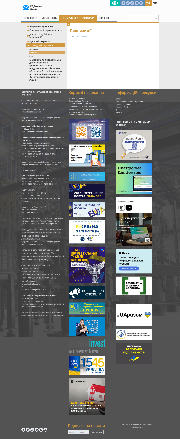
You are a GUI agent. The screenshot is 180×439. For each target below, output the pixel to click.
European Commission (125, 104)
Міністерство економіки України (82, 114)
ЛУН (117, 110)
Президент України (77, 98)
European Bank (122, 107)
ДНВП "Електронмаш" (79, 36)
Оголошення (35, 49)
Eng (155, 3)
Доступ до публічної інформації (40, 36)
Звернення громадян (41, 26)
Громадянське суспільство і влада (83, 106)
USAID (118, 99)
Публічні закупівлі (39, 41)
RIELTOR (119, 112)
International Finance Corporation (129, 101)
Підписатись (97, 432)
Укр (148, 3)
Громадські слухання (41, 45)
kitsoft (141, 427)
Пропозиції (34, 52)
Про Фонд (30, 18)
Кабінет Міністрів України (80, 104)
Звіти (31, 56)
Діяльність (49, 18)
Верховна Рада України (78, 101)
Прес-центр (106, 18)
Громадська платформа (78, 18)
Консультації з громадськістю (45, 30)
